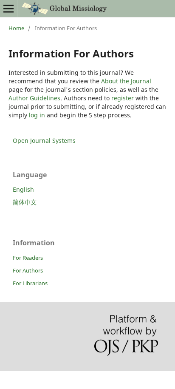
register (122, 98)
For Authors (28, 270)
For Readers (28, 257)
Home (16, 28)
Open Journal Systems (44, 140)
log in (37, 115)
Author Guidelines (34, 98)
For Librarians (30, 283)
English (23, 189)
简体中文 (25, 202)
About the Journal (126, 81)
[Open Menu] (8, 8)
